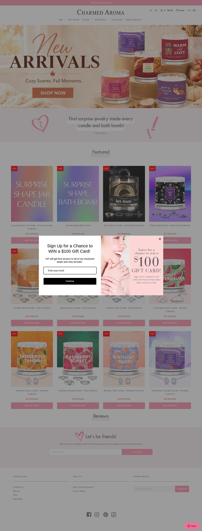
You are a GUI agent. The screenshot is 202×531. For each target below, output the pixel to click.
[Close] (160, 239)
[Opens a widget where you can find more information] (191, 526)
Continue (70, 281)
